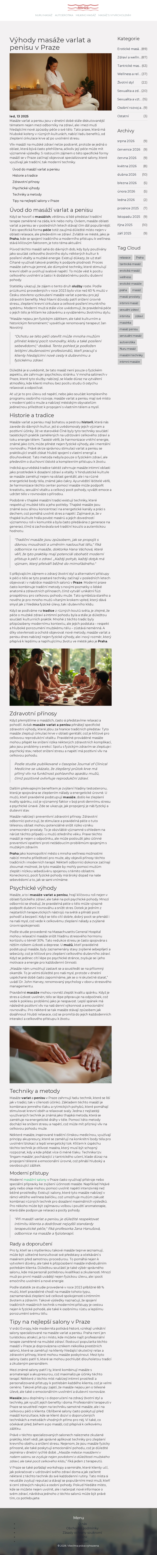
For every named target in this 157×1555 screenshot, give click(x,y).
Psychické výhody (26, 188)
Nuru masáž (43, 15)
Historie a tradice (25, 175)
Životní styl (125, 82)
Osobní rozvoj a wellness (130, 108)
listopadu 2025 (128, 217)
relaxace (125, 257)
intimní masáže (130, 362)
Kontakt (82, 1541)
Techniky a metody (27, 194)
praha (123, 290)
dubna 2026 (126, 174)
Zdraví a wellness (129, 57)
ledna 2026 (126, 200)
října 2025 (124, 225)
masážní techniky (131, 355)
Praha (140, 257)
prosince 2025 (128, 208)
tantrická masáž (130, 264)
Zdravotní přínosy (26, 182)
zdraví (139, 316)
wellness (125, 277)
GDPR (82, 1537)
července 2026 (128, 149)
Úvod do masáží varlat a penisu (36, 169)
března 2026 (127, 183)
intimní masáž (129, 303)
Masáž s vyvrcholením (114, 15)
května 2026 (127, 166)
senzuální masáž (130, 335)
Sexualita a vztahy (130, 99)
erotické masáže (131, 283)
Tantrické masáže (129, 66)
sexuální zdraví (129, 309)
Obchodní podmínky (82, 1528)
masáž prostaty (130, 296)
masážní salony (35, 1180)
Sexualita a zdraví (129, 91)
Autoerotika (64, 15)
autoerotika (127, 342)
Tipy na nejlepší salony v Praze (35, 201)
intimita (125, 316)
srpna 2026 (125, 141)
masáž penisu (129, 329)
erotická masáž (130, 270)
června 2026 (126, 158)
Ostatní (123, 116)
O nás (82, 1524)
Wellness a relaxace (129, 74)
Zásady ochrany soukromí (82, 1533)
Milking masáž (86, 15)
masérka (125, 322)
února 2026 (126, 191)
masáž (136, 290)
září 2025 (124, 233)
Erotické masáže (129, 49)
